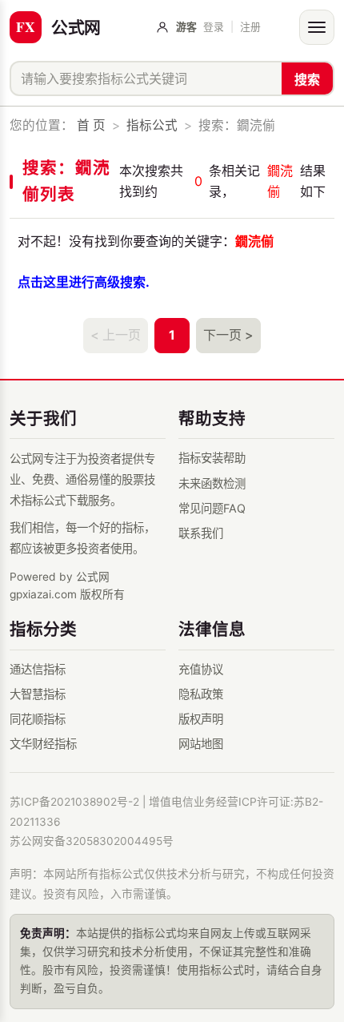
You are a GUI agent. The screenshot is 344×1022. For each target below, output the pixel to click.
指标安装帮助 (212, 458)
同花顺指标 (38, 719)
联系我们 (200, 533)
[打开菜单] (316, 27)
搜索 (307, 79)
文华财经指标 (43, 743)
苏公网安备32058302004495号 (92, 841)
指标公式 (152, 125)
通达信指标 (38, 669)
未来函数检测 (212, 483)
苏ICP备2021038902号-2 (74, 801)
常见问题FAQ (212, 508)
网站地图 (200, 743)
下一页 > (228, 335)
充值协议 (200, 669)
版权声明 (200, 719)
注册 (250, 27)
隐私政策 (200, 694)
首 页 (91, 125)
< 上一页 (115, 335)
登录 (213, 27)
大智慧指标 (38, 694)
